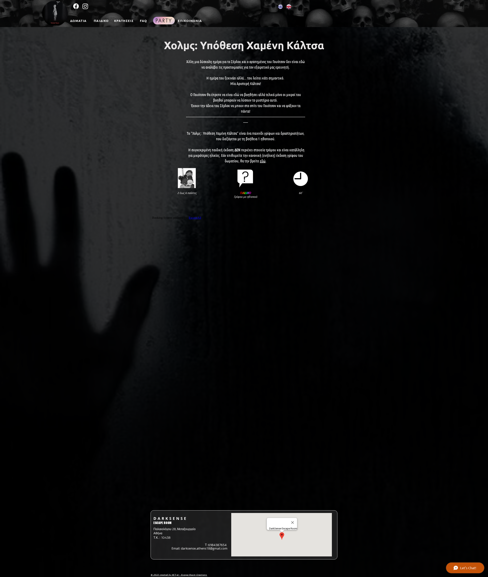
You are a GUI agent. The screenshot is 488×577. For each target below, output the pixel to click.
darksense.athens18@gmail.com (204, 548)
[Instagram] (85, 6)
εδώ (263, 161)
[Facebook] (76, 6)
